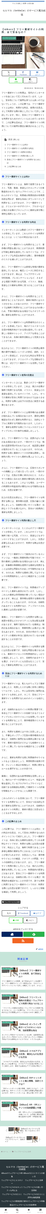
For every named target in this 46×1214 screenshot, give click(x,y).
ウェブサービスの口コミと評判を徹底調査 (34, 1195)
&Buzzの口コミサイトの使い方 (34, 1174)
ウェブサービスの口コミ (12, 1194)
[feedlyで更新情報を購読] (33, 934)
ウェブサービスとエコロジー (12, 1181)
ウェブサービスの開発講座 (12, 1201)
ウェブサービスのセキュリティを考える (12, 1188)
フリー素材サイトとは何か (17, 145)
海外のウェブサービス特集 (34, 1201)
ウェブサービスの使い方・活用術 (34, 1188)
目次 (10, 139)
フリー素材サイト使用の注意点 (19, 152)
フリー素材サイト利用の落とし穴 (20, 156)
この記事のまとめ (14, 166)
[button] (30, 80)
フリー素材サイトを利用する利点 (20, 148)
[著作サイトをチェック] (12, 934)
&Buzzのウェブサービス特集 (12, 1174)
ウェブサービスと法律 (12, 902)
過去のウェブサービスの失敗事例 (23, 1205)
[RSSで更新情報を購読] (23, 940)
